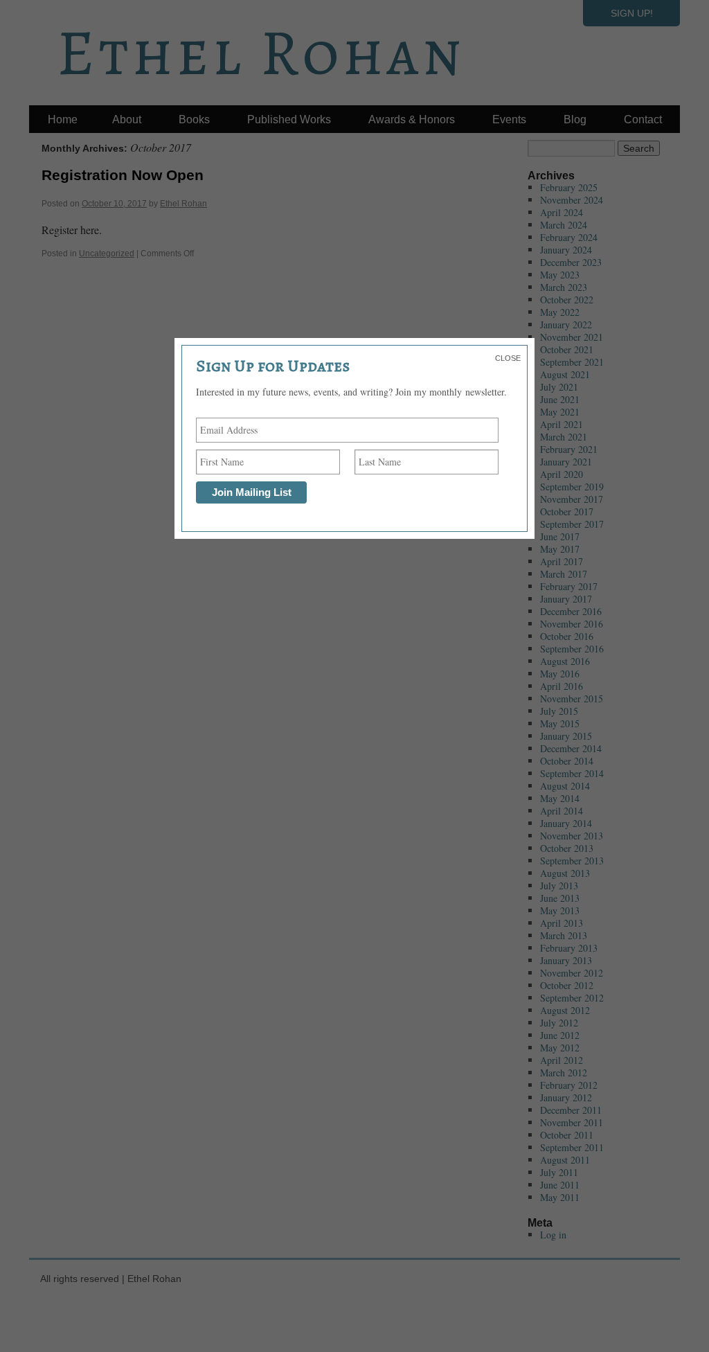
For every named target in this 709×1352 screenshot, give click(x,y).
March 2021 (563, 436)
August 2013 (565, 873)
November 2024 (571, 199)
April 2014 (561, 810)
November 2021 (571, 337)
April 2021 (561, 424)
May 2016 (560, 673)
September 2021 (572, 361)
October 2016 (566, 636)
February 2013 (569, 947)
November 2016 (571, 623)
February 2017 (569, 586)
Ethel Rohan (183, 203)
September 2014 (572, 773)
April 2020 (561, 474)
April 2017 (561, 561)
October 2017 (566, 511)
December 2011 (571, 1110)
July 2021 (559, 386)
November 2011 (571, 1122)
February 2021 (569, 449)
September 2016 (572, 648)
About (126, 119)
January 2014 (566, 823)
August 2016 (565, 661)
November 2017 (571, 499)
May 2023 (560, 274)
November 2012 (571, 972)
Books (194, 119)
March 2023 (563, 287)
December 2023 (571, 262)
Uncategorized (106, 253)
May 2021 (560, 411)
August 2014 (565, 785)
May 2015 (560, 723)
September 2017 (572, 524)
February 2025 (569, 187)
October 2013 (566, 848)
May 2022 (560, 312)
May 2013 (560, 910)
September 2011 (572, 1147)
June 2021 (560, 399)
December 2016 (571, 611)
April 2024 (561, 212)
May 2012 (560, 1047)
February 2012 (569, 1085)
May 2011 (560, 1197)
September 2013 (572, 860)
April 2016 (561, 686)
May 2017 (560, 548)
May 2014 (560, 798)
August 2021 (565, 374)
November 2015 (571, 698)
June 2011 (560, 1184)
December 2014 (571, 748)
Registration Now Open (123, 175)
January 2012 (566, 1097)
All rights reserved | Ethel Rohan (110, 1278)
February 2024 (569, 237)
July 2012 (559, 1022)
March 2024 (563, 224)
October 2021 (566, 349)
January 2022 (566, 324)
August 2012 (565, 1010)
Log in (553, 1234)
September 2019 (572, 486)
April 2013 (561, 923)
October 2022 (566, 299)
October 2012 (566, 985)
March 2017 (563, 573)
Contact (643, 119)
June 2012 (560, 1035)
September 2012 (572, 997)
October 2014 (566, 760)
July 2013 (559, 885)
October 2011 (566, 1134)
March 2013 (563, 935)
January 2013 (566, 960)
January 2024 (566, 249)
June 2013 (560, 898)
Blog (575, 119)
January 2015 (566, 735)
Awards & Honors (411, 119)
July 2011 (559, 1172)
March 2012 (563, 1072)
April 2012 (561, 1060)
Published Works (289, 119)
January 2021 (566, 461)
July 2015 (559, 711)
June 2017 (560, 536)
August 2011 (565, 1159)
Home (63, 119)
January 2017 (566, 598)
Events (509, 119)
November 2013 (571, 835)
